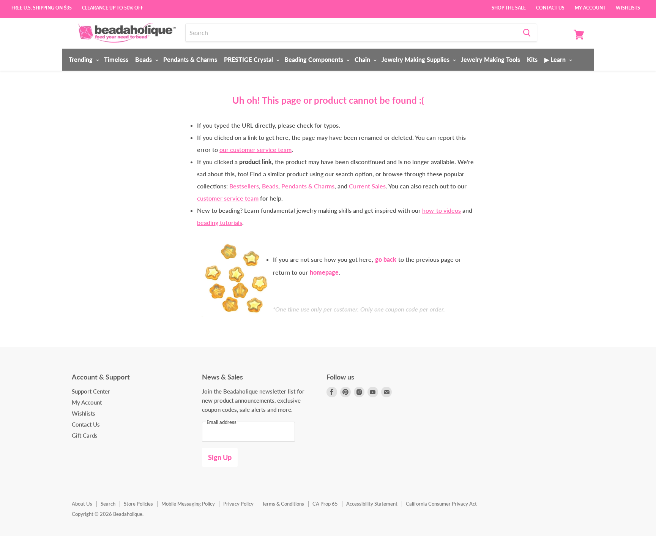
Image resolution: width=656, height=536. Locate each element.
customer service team (228, 198)
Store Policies (138, 504)
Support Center (91, 391)
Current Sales (367, 186)
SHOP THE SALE (509, 7)
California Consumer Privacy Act (441, 504)
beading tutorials (219, 222)
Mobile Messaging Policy (188, 504)
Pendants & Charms (190, 59)
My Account (590, 7)
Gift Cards (85, 435)
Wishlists (628, 7)
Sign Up (220, 457)
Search (108, 504)
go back (385, 259)
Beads (144, 59)
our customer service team (255, 149)
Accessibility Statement (371, 504)
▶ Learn (555, 59)
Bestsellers (244, 186)
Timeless (116, 59)
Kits (532, 59)
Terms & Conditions (283, 504)
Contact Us (550, 7)
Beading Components (314, 59)
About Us (82, 504)
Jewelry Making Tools (490, 59)
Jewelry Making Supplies (416, 59)
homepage (324, 272)
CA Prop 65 (325, 504)
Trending (81, 59)
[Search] (527, 32)
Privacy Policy (238, 504)
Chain (363, 59)
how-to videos (441, 210)
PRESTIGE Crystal (249, 59)
